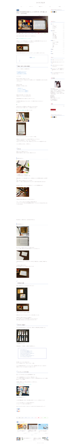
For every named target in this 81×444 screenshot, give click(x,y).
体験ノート (58, 40)
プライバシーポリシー (54, 111)
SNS (58, 45)
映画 (58, 49)
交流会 (58, 43)
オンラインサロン (58, 44)
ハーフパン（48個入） (21, 110)
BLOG (50, 6)
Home (21, 6)
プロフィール (31, 6)
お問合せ (60, 6)
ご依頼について (40, 6)
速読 (58, 53)
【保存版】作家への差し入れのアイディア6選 (58, 63)
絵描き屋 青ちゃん (54, 99)
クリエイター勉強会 (58, 42)
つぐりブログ (40, 3)
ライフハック (58, 27)
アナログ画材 (58, 36)
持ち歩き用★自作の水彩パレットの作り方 (24, 38)
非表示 (33, 57)
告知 (58, 33)
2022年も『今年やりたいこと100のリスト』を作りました (57, 66)
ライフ (58, 24)
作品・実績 (58, 35)
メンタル (58, 28)
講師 (58, 46)
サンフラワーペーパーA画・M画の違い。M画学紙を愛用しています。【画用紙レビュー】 (58, 69)
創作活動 (58, 30)
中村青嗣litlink (55, 100)
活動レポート (58, 34)
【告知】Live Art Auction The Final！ (57, 59)
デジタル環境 (58, 37)
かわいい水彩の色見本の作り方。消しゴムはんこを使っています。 (58, 73)
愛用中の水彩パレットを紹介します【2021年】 (24, 384)
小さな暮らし (58, 26)
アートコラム (58, 32)
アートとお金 (58, 38)
